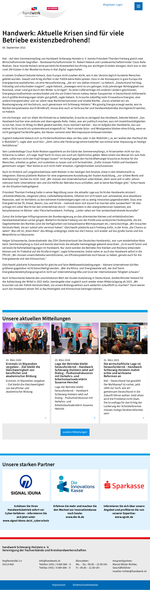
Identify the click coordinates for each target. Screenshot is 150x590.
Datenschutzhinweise (85, 585)
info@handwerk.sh (49, 561)
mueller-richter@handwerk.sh (130, 571)
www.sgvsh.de (124, 517)
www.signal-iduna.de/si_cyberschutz (26, 521)
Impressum (58, 585)
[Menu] (138, 6)
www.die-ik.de (75, 517)
